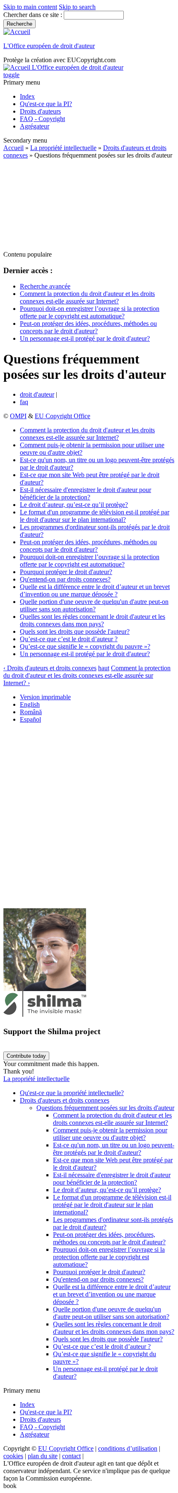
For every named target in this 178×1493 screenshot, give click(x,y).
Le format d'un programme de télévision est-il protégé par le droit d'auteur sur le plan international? (94, 516)
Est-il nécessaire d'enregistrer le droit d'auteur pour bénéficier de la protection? (85, 493)
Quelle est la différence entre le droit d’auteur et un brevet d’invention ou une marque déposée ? (95, 590)
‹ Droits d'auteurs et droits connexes (49, 667)
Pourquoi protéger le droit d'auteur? (66, 571)
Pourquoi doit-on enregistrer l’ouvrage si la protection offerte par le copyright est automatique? (89, 312)
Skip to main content (30, 6)
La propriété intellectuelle (63, 147)
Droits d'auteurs (40, 111)
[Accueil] (16, 31)
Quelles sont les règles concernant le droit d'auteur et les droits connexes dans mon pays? (92, 620)
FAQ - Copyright (42, 118)
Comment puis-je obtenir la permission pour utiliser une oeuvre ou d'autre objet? (110, 1134)
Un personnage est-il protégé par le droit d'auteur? (85, 338)
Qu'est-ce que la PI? (46, 103)
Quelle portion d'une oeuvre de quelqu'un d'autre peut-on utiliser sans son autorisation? (94, 605)
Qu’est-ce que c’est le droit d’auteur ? (69, 638)
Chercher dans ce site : (33, 14)
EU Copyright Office (62, 415)
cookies (13, 1455)
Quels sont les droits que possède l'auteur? (75, 631)
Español (30, 719)
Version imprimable (45, 696)
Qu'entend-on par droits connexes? (65, 579)
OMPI (18, 415)
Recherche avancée (45, 286)
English (30, 704)
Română (31, 711)
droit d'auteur (37, 394)
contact (71, 1455)
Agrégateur (34, 126)
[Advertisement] (89, 205)
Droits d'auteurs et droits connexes (64, 1100)
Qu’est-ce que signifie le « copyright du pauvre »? (85, 646)
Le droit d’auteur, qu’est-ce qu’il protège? (74, 504)
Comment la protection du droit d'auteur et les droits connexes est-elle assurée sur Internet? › (87, 675)
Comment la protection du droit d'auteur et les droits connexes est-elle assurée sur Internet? (87, 297)
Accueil (13, 147)
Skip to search (77, 6)
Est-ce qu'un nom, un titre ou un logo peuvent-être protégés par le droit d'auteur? (113, 1149)
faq (24, 401)
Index (27, 96)
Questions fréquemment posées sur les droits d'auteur (105, 1107)
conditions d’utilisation (127, 1448)
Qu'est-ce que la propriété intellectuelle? (72, 1092)
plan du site (43, 1455)
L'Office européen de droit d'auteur (49, 45)
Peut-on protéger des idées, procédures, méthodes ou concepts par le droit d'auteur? (88, 327)
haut (103, 667)
